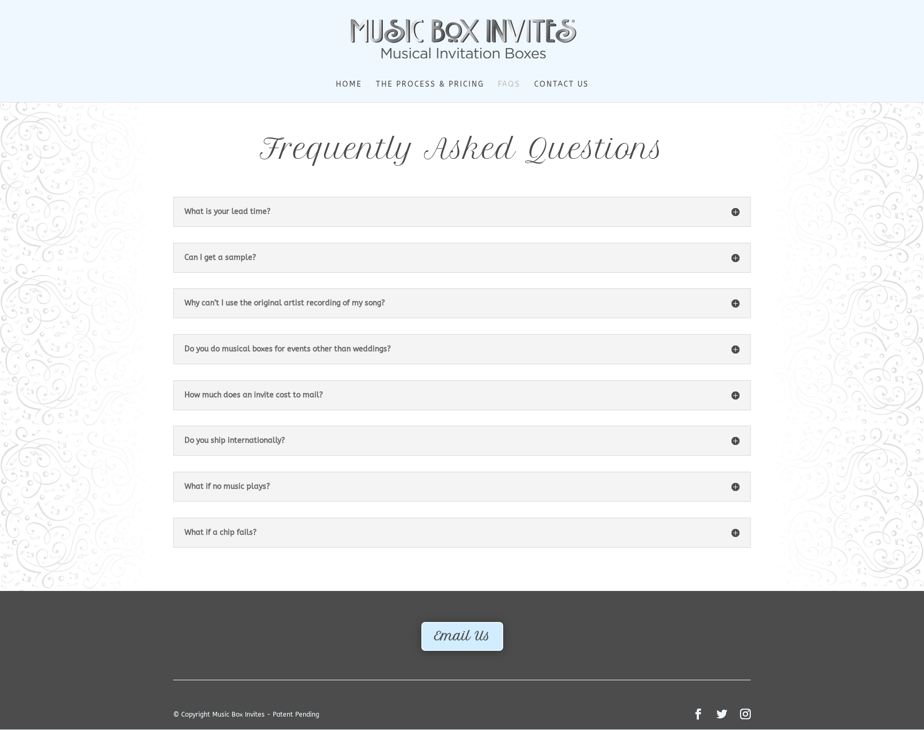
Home (349, 85)
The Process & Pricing (430, 85)
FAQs (509, 85)
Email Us (462, 635)
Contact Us (561, 85)
